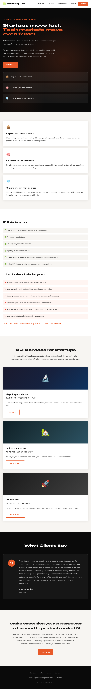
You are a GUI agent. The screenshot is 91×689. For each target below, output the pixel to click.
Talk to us (10, 65)
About (73, 4)
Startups (40, 4)
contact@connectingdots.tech (41, 678)
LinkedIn (59, 678)
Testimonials (62, 4)
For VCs (50, 4)
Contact (83, 4)
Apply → (12, 412)
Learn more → (15, 463)
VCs (41, 673)
